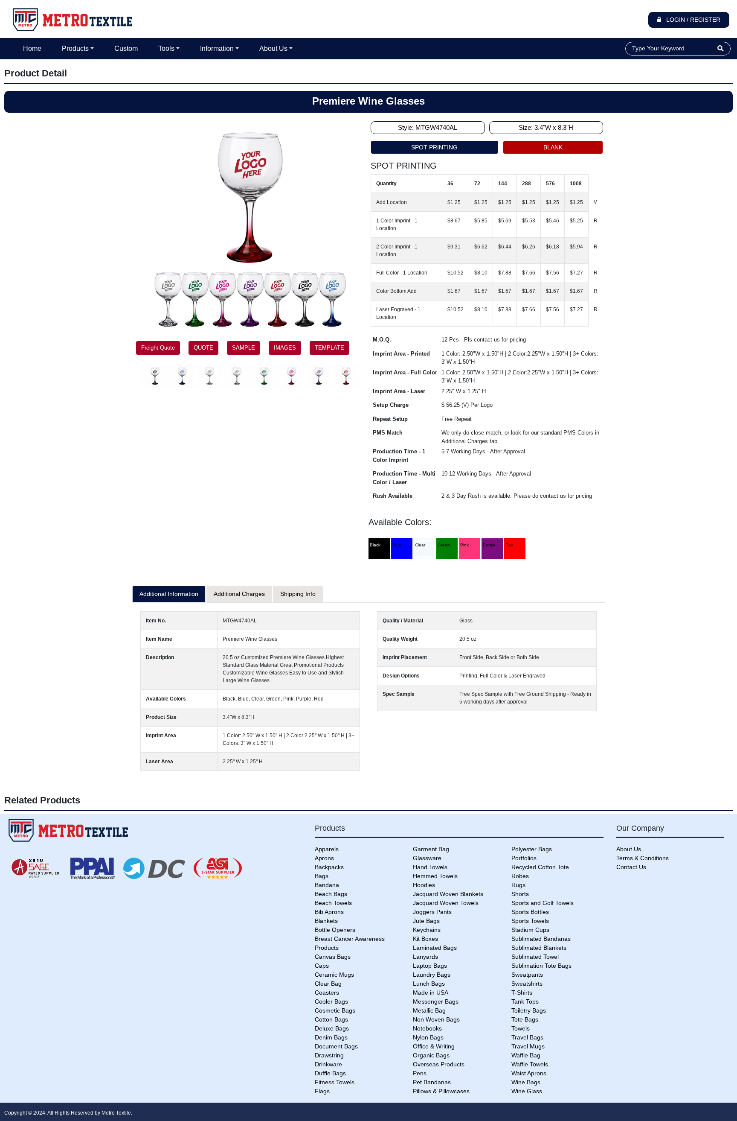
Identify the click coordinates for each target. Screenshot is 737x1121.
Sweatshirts (527, 983)
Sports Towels (530, 920)
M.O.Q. (382, 339)
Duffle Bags (330, 1073)
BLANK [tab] (553, 147)
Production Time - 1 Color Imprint (399, 455)
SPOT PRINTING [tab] (434, 147)
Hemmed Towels (435, 876)
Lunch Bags (429, 983)
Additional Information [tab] (168, 593)
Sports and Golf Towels (542, 902)
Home (32, 48)
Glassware (427, 858)
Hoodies (424, 885)
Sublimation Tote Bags (541, 965)
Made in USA (430, 992)
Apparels (327, 849)
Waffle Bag (525, 1055)
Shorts (520, 893)
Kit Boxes (425, 938)
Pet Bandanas (432, 1082)
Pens (420, 1073)
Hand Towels (430, 867)
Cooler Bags (331, 1001)
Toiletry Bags (528, 1010)
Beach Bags (331, 893)
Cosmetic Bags (335, 1010)
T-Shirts (521, 992)
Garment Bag (431, 849)
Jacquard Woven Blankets (448, 893)
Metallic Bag (429, 1010)
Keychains (427, 929)
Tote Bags (524, 1019)
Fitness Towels (334, 1082)
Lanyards (425, 956)
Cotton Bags (331, 1019)
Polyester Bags (531, 849)
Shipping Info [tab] (298, 593)
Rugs (518, 885)
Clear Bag (328, 983)
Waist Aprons (528, 1073)
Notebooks (427, 1028)
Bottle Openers (335, 929)
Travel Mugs (528, 1046)
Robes (520, 876)
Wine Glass (526, 1091)
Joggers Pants (432, 911)
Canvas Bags (333, 956)
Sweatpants (527, 974)
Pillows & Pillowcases (441, 1091)
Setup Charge (391, 405)
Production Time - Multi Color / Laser (404, 477)
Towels (520, 1028)
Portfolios (524, 858)
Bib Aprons (329, 911)
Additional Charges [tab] (239, 593)
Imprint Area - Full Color (405, 372)
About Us (273, 48)
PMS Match (388, 432)
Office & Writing (434, 1046)
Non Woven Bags (436, 1019)
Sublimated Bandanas (541, 938)
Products (75, 48)
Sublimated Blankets (538, 947)
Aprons (324, 858)
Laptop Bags (430, 965)
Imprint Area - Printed (401, 353)
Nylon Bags (428, 1037)
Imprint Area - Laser (399, 391)
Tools (166, 48)
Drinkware (328, 1064)
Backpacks (329, 867)
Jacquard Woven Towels (446, 902)
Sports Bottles (530, 911)
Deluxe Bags (332, 1028)
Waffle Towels (529, 1064)
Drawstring (329, 1055)
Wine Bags (525, 1082)
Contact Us (631, 867)
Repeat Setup (390, 419)
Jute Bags (426, 920)
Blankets (326, 920)
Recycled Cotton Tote (540, 867)
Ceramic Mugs (334, 974)
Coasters (327, 992)
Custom (126, 48)
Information (217, 48)
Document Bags (336, 1046)
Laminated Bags (435, 947)
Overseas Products (438, 1064)
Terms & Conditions (642, 858)
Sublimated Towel (535, 956)
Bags (321, 876)
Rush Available (392, 496)
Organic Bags (431, 1055)
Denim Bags (331, 1037)
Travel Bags (527, 1037)
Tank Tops (525, 1001)
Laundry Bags (431, 974)
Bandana (327, 885)
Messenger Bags (435, 1001)
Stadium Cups (530, 929)
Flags (322, 1091)
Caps (322, 965)
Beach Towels (333, 902)
